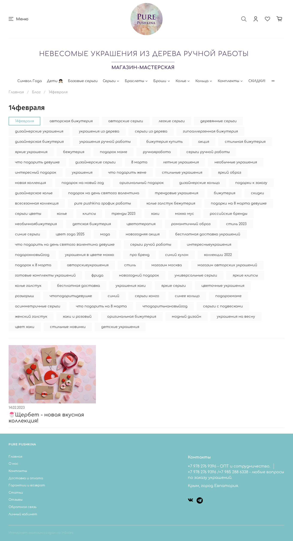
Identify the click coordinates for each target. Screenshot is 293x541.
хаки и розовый (77, 317)
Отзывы (16, 499)
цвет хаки (24, 327)
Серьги (109, 81)
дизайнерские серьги (95, 162)
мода (105, 234)
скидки (257, 193)
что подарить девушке (37, 162)
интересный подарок (35, 172)
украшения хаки (131, 286)
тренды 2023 (123, 214)
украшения (82, 172)
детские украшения (120, 327)
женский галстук (31, 317)
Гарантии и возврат (27, 485)
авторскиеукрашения (88, 265)
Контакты (18, 471)
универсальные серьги (196, 275)
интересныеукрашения (209, 244)
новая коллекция (30, 183)
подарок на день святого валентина (103, 193)
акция (203, 142)
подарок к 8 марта (33, 265)
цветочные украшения (222, 286)
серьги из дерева (151, 131)
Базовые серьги (83, 81)
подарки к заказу (251, 183)
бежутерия (73, 152)
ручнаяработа (157, 152)
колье (62, 214)
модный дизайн (186, 317)
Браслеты (134, 81)
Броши (159, 81)
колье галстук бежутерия (170, 203)
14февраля (24, 121)
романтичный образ (190, 224)
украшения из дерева (99, 131)
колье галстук (28, 286)
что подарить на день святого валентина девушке (65, 244)
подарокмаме (228, 296)
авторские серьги (125, 121)
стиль (130, 265)
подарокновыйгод (32, 255)
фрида (97, 275)
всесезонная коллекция (37, 203)
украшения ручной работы (105, 142)
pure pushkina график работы (102, 203)
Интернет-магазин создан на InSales (41, 532)
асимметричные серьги (37, 306)
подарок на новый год (83, 183)
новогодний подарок (139, 275)
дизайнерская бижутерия (39, 142)
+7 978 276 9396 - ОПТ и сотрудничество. (229, 466)
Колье (181, 81)
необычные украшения (235, 162)
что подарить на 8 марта (101, 306)
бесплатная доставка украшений (207, 234)
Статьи (16, 492)
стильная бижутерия (245, 142)
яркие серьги (173, 286)
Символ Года (29, 81)
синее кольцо (187, 296)
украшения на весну (236, 317)
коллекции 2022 (218, 255)
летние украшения (181, 162)
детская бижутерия (91, 224)
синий (113, 296)
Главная (16, 92)
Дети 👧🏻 (55, 81)
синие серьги (27, 234)
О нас (13, 463)
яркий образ (229, 172)
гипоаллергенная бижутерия (210, 131)
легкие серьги (172, 121)
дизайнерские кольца (199, 183)
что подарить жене (127, 172)
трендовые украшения (176, 193)
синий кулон (176, 255)
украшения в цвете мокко (89, 255)
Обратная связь (22, 507)
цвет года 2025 (70, 234)
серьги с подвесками (223, 306)
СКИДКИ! (256, 81)
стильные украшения (182, 172)
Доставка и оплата (26, 478)
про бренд (140, 255)
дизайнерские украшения (39, 131)
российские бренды (228, 214)
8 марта (139, 162)
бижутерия (224, 193)
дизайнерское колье (34, 193)
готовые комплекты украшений (45, 275)
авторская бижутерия (71, 121)
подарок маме (113, 152)
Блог (36, 92)
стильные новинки (68, 327)
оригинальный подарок (141, 183)
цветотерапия (141, 224)
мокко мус (184, 214)
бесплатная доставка (78, 286)
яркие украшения (31, 152)
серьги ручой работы (150, 244)
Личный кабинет (23, 514)
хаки (155, 214)
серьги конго (147, 296)
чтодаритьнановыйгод (164, 306)
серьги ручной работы (208, 152)
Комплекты (228, 81)
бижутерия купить (164, 142)
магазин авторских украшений (227, 265)
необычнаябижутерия (36, 224)
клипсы (89, 214)
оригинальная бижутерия (131, 317)
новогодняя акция (143, 234)
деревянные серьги (218, 121)
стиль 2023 (236, 224)
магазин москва (166, 265)
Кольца (201, 81)
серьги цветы (28, 214)
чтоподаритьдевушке (71, 296)
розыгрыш (24, 296)
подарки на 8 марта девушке (239, 203)
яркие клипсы (245, 275)
